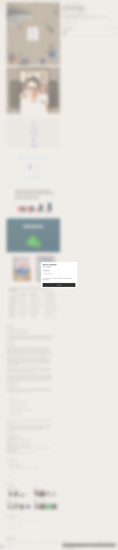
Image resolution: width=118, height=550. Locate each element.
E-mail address (46, 270)
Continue (59, 285)
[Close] (74, 264)
